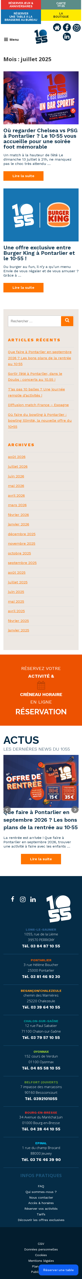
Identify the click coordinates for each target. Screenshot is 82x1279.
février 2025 (18, 621)
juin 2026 (16, 476)
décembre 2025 (22, 534)
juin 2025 (16, 592)
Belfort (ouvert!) (41, 1082)
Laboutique (61, 15)
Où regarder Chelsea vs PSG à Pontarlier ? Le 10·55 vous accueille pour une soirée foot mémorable (40, 138)
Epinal (41, 1143)
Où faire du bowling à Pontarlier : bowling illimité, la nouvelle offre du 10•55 (40, 420)
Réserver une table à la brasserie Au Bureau (21, 17)
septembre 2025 (22, 563)
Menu (14, 39)
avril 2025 (16, 611)
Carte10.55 (61, 4)
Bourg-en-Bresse (41, 1112)
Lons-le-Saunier (41, 929)
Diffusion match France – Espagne (38, 405)
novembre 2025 (21, 543)
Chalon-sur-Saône (41, 1021)
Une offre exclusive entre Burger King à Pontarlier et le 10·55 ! (39, 253)
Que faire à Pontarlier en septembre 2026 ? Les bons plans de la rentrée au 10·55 (40, 358)
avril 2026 (16, 495)
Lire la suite (23, 176)
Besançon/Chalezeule (41, 990)
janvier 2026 (18, 524)
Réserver (20, 5)
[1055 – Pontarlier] (58, 909)
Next (75, 809)
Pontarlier (41, 960)
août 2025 (17, 572)
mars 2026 (17, 505)
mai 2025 (16, 601)
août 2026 (17, 457)
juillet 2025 (18, 582)
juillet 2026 (18, 466)
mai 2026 (16, 486)
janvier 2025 (18, 630)
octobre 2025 (19, 553)
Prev (7, 809)
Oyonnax (41, 1051)
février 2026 (18, 515)
